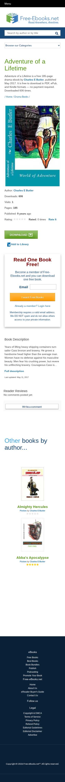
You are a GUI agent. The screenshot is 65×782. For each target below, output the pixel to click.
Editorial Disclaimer (32, 731)
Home (33, 684)
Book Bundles (32, 664)
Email (23, 287)
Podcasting (32, 672)
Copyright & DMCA (32, 713)
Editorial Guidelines (32, 727)
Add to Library (19, 244)
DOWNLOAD (19, 234)
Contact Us (32, 695)
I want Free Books (32, 297)
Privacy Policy (32, 720)
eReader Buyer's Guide (32, 692)
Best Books (32, 661)
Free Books (32, 657)
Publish (32, 668)
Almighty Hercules (32, 507)
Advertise (32, 735)
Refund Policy (32, 724)
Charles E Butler (34, 79)
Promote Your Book (32, 675)
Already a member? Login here (32, 305)
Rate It (53, 219)
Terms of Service (32, 717)
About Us (32, 688)
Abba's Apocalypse (32, 558)
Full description (14, 371)
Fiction (23, 511)
